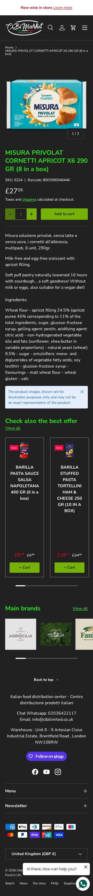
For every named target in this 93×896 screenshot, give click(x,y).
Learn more (62, 7)
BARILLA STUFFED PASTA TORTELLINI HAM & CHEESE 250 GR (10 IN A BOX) (69, 489)
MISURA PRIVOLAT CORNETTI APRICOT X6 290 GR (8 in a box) (46, 52)
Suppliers (70, 883)
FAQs (55, 883)
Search (9, 883)
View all (12, 428)
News (24, 883)
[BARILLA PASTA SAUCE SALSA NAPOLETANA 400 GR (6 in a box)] (25, 450)
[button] (73, 27)
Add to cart (64, 213)
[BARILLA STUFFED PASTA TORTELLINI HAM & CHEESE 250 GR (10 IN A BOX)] (69, 450)
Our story (39, 883)
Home (9, 47)
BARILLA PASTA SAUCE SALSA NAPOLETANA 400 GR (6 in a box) (24, 482)
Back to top (44, 679)
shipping (29, 199)
